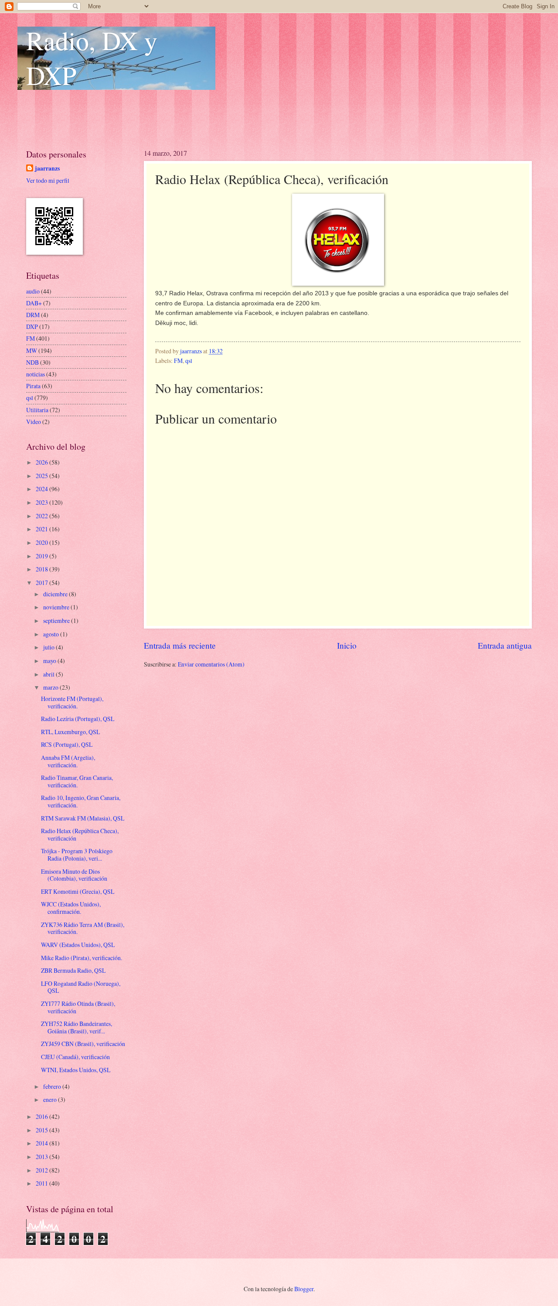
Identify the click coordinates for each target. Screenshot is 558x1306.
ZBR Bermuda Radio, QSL (73, 970)
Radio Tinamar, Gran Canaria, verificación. (77, 781)
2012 (42, 1170)
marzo (51, 687)
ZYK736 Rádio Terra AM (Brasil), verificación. (82, 928)
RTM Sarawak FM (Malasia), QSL (82, 818)
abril (49, 674)
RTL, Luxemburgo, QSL (70, 732)
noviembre (57, 607)
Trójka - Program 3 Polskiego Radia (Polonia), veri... (76, 854)
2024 (42, 489)
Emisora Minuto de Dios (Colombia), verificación (74, 875)
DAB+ (34, 303)
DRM (33, 315)
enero (50, 1099)
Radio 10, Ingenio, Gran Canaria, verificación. (80, 801)
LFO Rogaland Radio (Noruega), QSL (80, 987)
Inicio (347, 645)
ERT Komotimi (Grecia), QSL (77, 891)
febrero (52, 1086)
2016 (42, 1116)
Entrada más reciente (180, 645)
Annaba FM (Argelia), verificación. (68, 761)
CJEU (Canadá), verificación (75, 1057)
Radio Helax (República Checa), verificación (80, 834)
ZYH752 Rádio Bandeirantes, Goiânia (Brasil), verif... (76, 1027)
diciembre (56, 594)
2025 (42, 476)
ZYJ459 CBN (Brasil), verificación (83, 1043)
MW (31, 350)
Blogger (303, 1289)
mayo (50, 660)
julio (49, 647)
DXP (32, 326)
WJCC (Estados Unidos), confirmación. (71, 908)
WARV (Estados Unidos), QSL (78, 944)
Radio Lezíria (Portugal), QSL (77, 719)
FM (178, 360)
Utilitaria (37, 410)
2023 (42, 502)
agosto (51, 634)
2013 (42, 1156)
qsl (188, 360)
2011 (42, 1183)
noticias (35, 374)
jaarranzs (47, 168)
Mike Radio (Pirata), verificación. (81, 958)
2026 (42, 462)
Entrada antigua (505, 645)
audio (33, 291)
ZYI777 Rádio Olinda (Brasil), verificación (78, 1007)
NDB (32, 362)
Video (33, 421)
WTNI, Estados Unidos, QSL (75, 1070)
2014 (42, 1143)
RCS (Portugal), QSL (66, 744)
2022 (42, 516)
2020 (42, 542)
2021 (42, 529)
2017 (42, 582)
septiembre (57, 620)
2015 (42, 1130)
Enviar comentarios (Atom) (211, 664)
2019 (42, 556)
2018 (42, 569)
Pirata (33, 386)
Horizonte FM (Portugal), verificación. (72, 702)
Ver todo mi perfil (47, 180)
